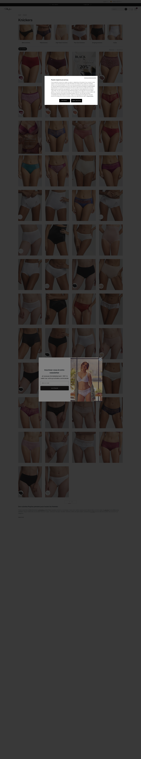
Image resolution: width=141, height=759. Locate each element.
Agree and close (76, 100)
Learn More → (64, 100)
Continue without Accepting (90, 77)
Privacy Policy (90, 96)
